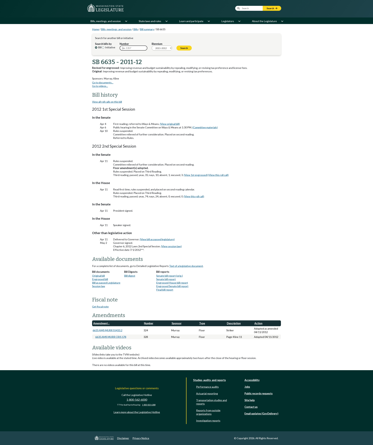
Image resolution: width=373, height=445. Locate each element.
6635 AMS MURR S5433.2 (107, 330)
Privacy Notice (140, 438)
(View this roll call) (218, 175)
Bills (135, 29)
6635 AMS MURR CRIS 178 (110, 336)
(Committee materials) (205, 127)
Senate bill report (166, 279)
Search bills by (103, 43)
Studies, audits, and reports (209, 380)
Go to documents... (102, 82)
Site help (249, 400)
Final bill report (164, 289)
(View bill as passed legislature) (157, 239)
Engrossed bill (100, 279)
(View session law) (171, 246)
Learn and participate (191, 21)
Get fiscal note (100, 306)
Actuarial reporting (207, 393)
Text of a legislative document (186, 266)
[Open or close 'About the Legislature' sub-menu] (282, 21)
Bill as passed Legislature (106, 282)
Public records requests (258, 393)
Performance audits (207, 386)
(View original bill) (170, 123)
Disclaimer (123, 438)
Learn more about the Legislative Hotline (137, 412)
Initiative (110, 47)
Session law (98, 286)
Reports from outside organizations (208, 412)
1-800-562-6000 (136, 399)
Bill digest (129, 275)
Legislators (227, 21)
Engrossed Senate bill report (172, 286)
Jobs (247, 386)
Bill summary (147, 29)
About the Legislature (264, 21)
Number (124, 43)
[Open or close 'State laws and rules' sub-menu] (166, 21)
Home (95, 29)
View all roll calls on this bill (107, 101)
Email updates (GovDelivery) (261, 413)
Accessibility (252, 380)
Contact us (251, 406)
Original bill (98, 275)
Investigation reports (208, 420)
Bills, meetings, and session (105, 21)
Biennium (157, 43)
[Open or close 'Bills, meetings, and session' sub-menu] (126, 21)
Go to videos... (100, 86)
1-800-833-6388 (148, 405)
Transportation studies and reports (211, 402)
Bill (100, 47)
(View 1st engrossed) (196, 175)
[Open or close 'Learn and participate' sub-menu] (208, 21)
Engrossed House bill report (172, 282)
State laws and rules (150, 21)
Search (271, 8)
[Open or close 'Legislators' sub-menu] (239, 21)
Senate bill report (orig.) (169, 275)
